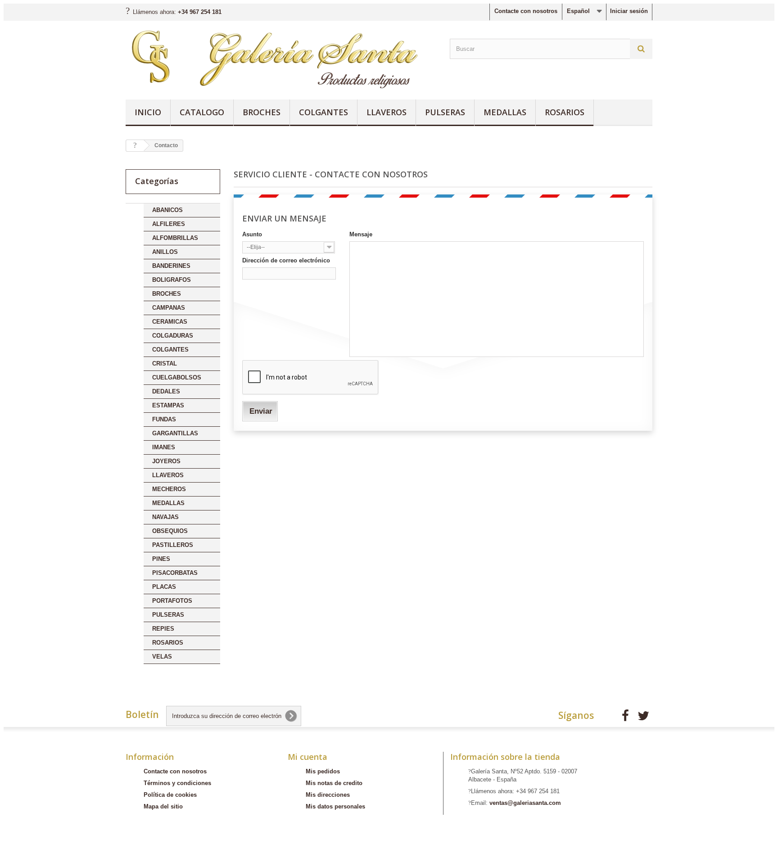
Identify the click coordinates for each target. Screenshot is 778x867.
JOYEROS (166, 461)
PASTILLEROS (172, 545)
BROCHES (261, 112)
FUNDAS (164, 419)
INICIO (148, 112)
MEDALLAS (505, 112)
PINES (161, 558)
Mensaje (360, 234)
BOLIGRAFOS (171, 279)
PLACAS (164, 586)
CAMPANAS (168, 307)
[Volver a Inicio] (135, 145)
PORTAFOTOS (172, 600)
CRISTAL (164, 363)
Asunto (252, 234)
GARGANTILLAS (175, 433)
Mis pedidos (323, 771)
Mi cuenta (307, 756)
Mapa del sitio (163, 806)
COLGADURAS (172, 335)
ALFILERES (168, 224)
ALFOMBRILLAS (175, 238)
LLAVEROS (386, 112)
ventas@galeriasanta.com (525, 802)
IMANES (163, 447)
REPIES (163, 628)
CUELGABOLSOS (176, 377)
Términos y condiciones (177, 783)
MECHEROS (169, 489)
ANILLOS (165, 251)
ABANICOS (167, 210)
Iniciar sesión (629, 11)
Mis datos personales (335, 806)
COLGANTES (323, 112)
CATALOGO (202, 112)
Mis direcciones (328, 794)
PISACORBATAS (175, 572)
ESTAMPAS (168, 405)
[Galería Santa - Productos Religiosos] (281, 57)
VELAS (162, 656)
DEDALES (166, 391)
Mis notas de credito (334, 783)
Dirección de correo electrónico (286, 260)
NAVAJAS (165, 517)
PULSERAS (445, 112)
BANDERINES (171, 265)
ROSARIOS (564, 112)
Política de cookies (170, 794)
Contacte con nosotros (525, 11)
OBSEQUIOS (170, 531)
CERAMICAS (169, 321)
